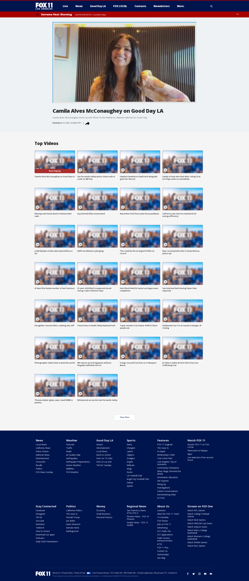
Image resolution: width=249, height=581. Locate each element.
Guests (99, 444)
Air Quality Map (73, 454)
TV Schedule (163, 517)
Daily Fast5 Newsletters (47, 541)
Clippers (130, 454)
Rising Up (161, 484)
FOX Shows (162, 520)
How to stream (43, 531)
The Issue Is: (163, 448)
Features (163, 440)
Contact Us (162, 551)
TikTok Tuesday (103, 465)
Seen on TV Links (104, 458)
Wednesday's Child (166, 454)
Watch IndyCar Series (197, 526)
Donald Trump (73, 517)
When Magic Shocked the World (169, 472)
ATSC (159, 544)
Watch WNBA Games (197, 542)
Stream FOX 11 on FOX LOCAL (198, 445)
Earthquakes (72, 458)
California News (43, 448)
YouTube (40, 520)
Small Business (103, 513)
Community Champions (168, 467)
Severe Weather (73, 465)
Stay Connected (46, 506)
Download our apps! (45, 534)
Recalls (39, 465)
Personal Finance (104, 517)
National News (43, 454)
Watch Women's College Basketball (198, 537)
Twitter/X (40, 527)
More (180, 6)
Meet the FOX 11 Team (168, 513)
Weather (71, 440)
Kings (129, 468)
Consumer (40, 461)
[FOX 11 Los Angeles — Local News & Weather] (45, 6)
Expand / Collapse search (211, 6)
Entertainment (42, 458)
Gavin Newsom (73, 524)
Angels (130, 461)
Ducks (130, 472)
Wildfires (70, 468)
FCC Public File (164, 531)
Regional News (136, 506)
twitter (193, 573)
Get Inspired (162, 480)
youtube (205, 573)
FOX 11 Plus (162, 547)
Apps (189, 454)
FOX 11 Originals (165, 444)
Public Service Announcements (164, 539)
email (211, 573)
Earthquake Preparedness (78, 461)
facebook (188, 573)
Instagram (40, 513)
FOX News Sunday (44, 472)
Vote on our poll (103, 461)
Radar (69, 451)
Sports (131, 440)
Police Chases (42, 451)
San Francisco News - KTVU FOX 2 (137, 511)
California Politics (74, 510)
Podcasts (40, 538)
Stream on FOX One (200, 506)
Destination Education (167, 477)
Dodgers (131, 458)
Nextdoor (40, 524)
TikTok (39, 517)
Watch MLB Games (196, 520)
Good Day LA (104, 440)
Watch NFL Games (196, 510)
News (39, 440)
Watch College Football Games (198, 515)
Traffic (69, 448)
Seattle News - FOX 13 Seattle (137, 523)
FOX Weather (72, 472)
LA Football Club (134, 475)
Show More (124, 417)
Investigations (163, 487)
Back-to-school (103, 454)
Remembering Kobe (166, 494)
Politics (39, 468)
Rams (129, 444)
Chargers (131, 448)
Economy (100, 510)
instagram (199, 573)
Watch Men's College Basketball (197, 531)
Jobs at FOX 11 (164, 524)
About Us (163, 506)
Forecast (70, 444)
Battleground (72, 531)
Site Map (161, 558)
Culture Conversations (167, 491)
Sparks (130, 486)
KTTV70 (161, 498)
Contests (161, 510)
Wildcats (131, 465)
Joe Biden (70, 520)
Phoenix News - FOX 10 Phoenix (138, 517)
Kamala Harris (72, 527)
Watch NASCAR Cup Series (199, 523)
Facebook (40, 510)
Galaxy (130, 482)
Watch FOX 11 (196, 440)
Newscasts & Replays (197, 450)
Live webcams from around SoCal (200, 458)
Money (100, 506)
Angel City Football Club (138, 479)
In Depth (161, 451)
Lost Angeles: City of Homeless (166, 463)
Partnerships (163, 554)
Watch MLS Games (196, 545)
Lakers (130, 451)
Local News (41, 444)
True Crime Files (164, 458)
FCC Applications (165, 534)
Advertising (162, 527)
